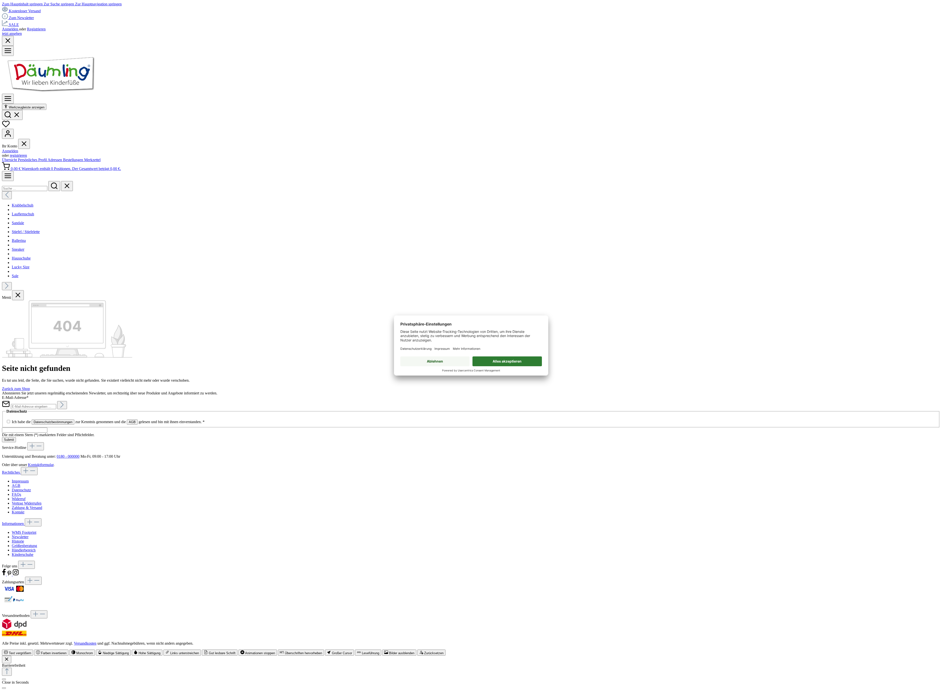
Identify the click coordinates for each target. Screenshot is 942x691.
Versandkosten (85, 643)
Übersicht (10, 160)
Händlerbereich (24, 550)
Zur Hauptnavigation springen (98, 4)
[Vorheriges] (7, 195)
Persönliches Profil (33, 160)
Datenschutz (21, 490)
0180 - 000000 (68, 456)
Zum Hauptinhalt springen (23, 4)
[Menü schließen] (24, 144)
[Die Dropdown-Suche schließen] (67, 186)
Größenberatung (24, 546)
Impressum (20, 481)
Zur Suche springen (59, 4)
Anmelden (10, 29)
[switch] (17, 653)
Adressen (55, 160)
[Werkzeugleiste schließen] (6, 659)
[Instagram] (16, 574)
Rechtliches (11, 472)
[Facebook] (4, 574)
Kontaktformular (40, 465)
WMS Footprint (24, 532)
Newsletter (20, 537)
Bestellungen (73, 160)
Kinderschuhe (22, 554)
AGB (132, 422)
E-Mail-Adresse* (15, 397)
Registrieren (36, 29)
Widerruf (19, 499)
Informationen (13, 524)
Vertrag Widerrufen (26, 503)
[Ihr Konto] (8, 134)
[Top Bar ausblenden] (8, 41)
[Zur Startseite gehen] (51, 91)
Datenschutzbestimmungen (53, 422)
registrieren (18, 155)
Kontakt (18, 512)
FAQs (16, 494)
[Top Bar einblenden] (8, 176)
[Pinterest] (10, 574)
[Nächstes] (7, 286)
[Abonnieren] (62, 405)
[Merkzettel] (6, 126)
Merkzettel (92, 160)
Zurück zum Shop (16, 389)
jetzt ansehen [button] (12, 33)
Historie (18, 541)
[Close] (4, 688)
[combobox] (24, 188)
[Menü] (8, 51)
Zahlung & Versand (27, 508)
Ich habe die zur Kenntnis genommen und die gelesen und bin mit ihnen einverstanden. (108, 422)
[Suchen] (12, 115)
